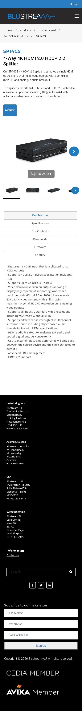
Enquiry (40, 255)
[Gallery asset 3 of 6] (53, 190)
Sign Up (41, 645)
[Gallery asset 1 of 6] (11, 190)
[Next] (74, 151)
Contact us (12, 555)
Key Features (40, 215)
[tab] (40, 215)
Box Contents (40, 231)
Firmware (40, 247)
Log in (76, 4)
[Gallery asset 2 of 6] (32, 190)
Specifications (40, 223)
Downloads (40, 239)
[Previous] (8, 151)
